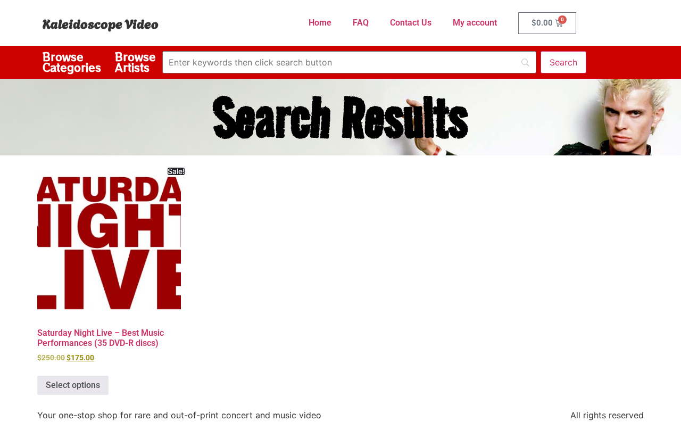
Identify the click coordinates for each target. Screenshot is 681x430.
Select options (73, 385)
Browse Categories (72, 62)
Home (320, 23)
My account (475, 23)
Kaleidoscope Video (101, 22)
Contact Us (410, 23)
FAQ (361, 23)
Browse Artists (135, 62)
